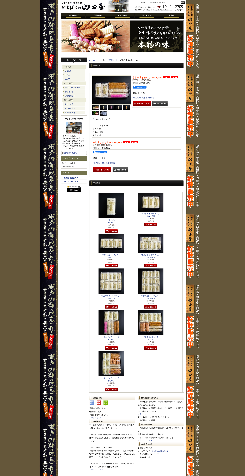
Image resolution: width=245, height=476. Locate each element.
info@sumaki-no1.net (160, 451)
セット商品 (68, 83)
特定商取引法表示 (70, 153)
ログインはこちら (71, 181)
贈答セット (69, 92)
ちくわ (67, 75)
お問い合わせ (154, 2)
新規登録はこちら (71, 178)
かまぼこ (68, 71)
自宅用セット (70, 96)
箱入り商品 (68, 100)
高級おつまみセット (73, 88)
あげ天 (67, 79)
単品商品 (67, 67)
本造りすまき (70, 113)
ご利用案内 (143, 2)
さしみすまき (70, 108)
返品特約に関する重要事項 (144, 98)
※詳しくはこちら (96, 418)
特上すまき (69, 104)
